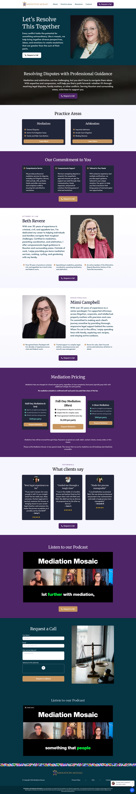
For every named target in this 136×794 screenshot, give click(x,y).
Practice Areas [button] (66, 4)
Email (25, 643)
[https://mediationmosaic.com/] (35, 4)
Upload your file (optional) (30, 662)
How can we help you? (30, 650)
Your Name (26, 635)
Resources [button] (79, 4)
